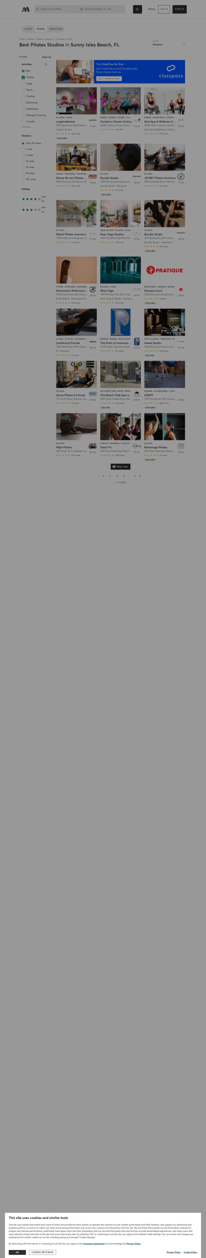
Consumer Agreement (94, 1244)
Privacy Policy (134, 1244)
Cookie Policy (190, 1252)
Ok (17, 1252)
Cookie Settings (43, 1252)
